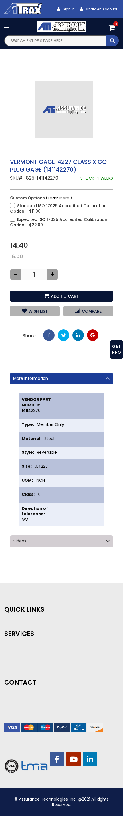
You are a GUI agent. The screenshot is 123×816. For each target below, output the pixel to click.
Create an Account (100, 9)
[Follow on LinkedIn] (90, 759)
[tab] (61, 378)
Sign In (68, 9)
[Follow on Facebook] (57, 759)
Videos (19, 541)
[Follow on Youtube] (73, 759)
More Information (30, 378)
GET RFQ (116, 349)
